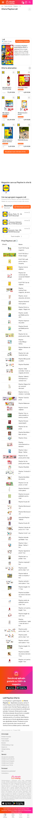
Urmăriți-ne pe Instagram (7, 761)
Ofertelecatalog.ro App (7, 745)
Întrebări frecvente (6, 736)
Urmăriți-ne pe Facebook (7, 759)
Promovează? (5, 738)
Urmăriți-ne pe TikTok (7, 765)
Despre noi (4, 747)
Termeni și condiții (12, 810)
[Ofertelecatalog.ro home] (10, 2)
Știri (2, 751)
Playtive (16, 6)
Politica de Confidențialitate (24, 810)
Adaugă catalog (5, 749)
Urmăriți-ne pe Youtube (7, 763)
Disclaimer (4, 810)
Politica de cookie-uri (17, 812)
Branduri (3, 743)
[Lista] (26, 2)
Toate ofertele (8, 6)
